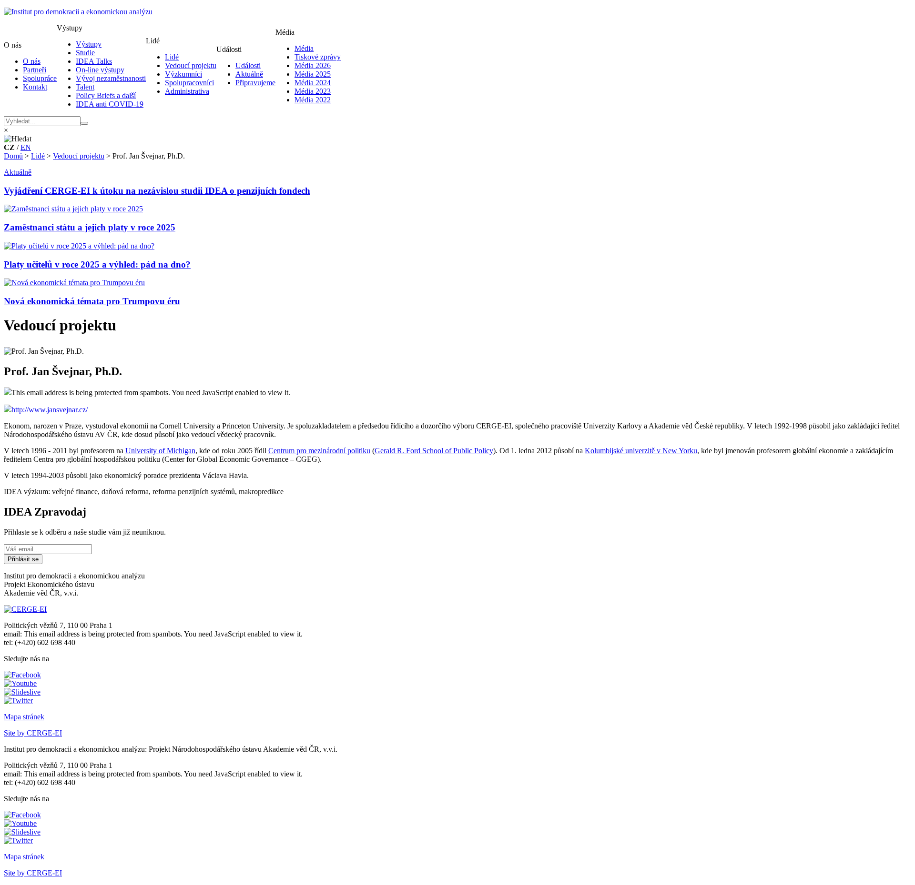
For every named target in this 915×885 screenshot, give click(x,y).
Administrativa (187, 91)
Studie (85, 53)
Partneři (34, 70)
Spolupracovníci (189, 83)
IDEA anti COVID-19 (109, 104)
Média (304, 48)
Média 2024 (313, 83)
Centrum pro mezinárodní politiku (319, 451)
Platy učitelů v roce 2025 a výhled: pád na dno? (97, 264)
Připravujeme (255, 83)
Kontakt (35, 87)
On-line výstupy (100, 70)
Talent (85, 87)
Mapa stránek (24, 717)
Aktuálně (249, 74)
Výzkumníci (183, 74)
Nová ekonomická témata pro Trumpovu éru (92, 301)
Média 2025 (313, 74)
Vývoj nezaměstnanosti (111, 78)
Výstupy (89, 44)
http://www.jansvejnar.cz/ (49, 410)
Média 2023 (313, 91)
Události (248, 65)
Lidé (172, 57)
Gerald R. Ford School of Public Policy (434, 451)
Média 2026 (313, 65)
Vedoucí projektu (190, 65)
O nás (32, 61)
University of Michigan (160, 451)
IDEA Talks (94, 61)
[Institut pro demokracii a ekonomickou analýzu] (78, 12)
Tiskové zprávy (318, 57)
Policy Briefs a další (106, 95)
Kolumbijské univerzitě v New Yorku (641, 451)
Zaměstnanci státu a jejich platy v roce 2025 (89, 227)
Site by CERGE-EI (33, 733)
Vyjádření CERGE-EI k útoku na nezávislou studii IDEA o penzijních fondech (157, 191)
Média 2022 (313, 100)
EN (25, 147)
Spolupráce (40, 78)
